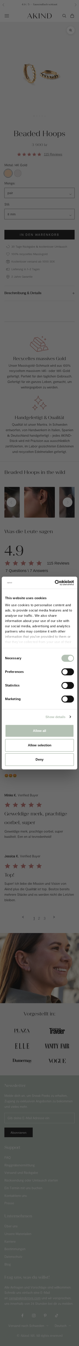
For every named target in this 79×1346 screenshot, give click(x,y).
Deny (39, 759)
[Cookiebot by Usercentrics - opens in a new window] (56, 583)
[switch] (67, 671)
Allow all (39, 731)
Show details (55, 717)
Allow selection (39, 745)
